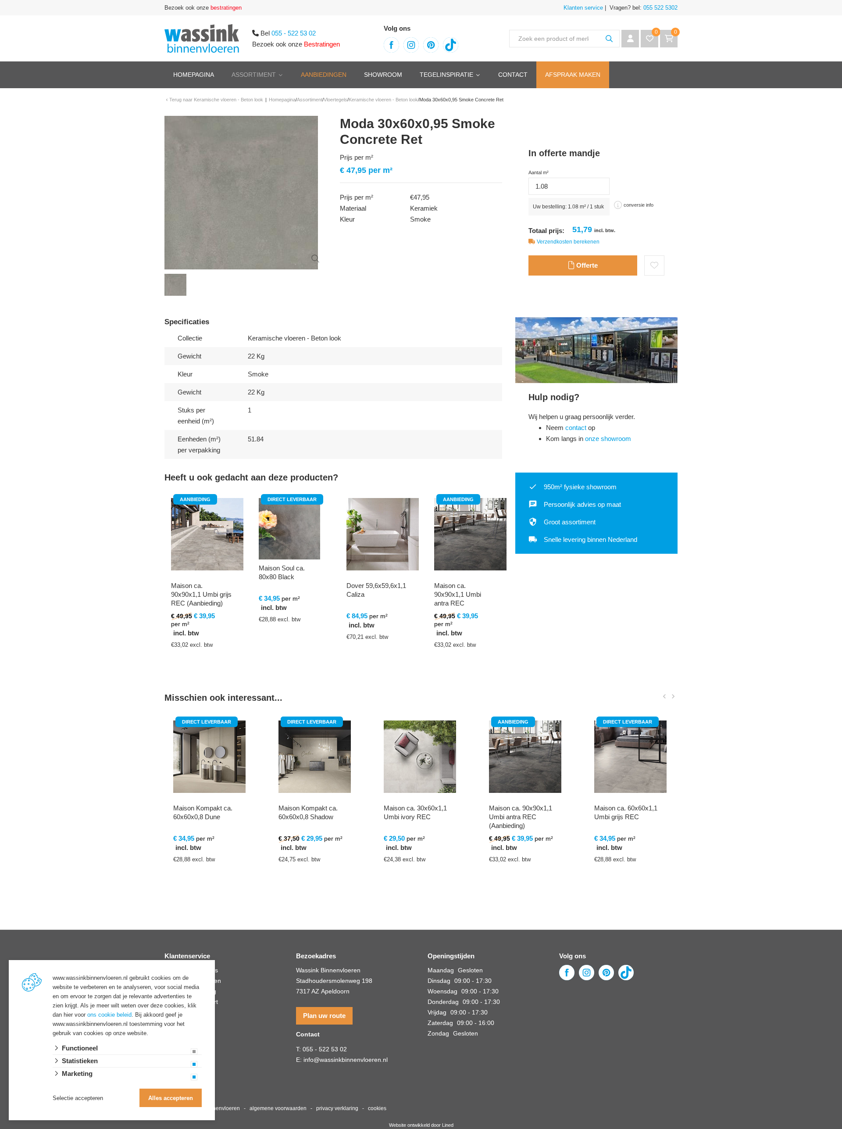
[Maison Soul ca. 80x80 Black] (289, 528)
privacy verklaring (337, 1108)
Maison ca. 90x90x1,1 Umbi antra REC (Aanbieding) (457, 599)
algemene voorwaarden (278, 1108)
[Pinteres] (431, 45)
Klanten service (583, 7)
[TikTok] (450, 45)
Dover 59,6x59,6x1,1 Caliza (376, 590)
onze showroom (608, 438)
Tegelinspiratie (446, 74)
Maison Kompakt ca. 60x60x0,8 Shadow (308, 812)
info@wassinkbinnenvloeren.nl (345, 1059)
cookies (377, 1108)
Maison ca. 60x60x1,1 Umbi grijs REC (625, 812)
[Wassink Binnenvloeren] (201, 37)
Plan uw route (324, 1015)
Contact (513, 74)
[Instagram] (411, 45)
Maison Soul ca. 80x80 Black (282, 572)
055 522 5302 (660, 7)
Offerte (586, 265)
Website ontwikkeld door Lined (421, 1125)
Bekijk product (202, 682)
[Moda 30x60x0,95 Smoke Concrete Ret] (241, 192)
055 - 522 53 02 (293, 33)
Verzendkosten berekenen (568, 242)
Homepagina (193, 74)
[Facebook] (391, 45)
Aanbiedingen (323, 74)
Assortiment (254, 74)
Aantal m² (538, 172)
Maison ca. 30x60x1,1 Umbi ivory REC (415, 812)
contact (575, 427)
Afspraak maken (572, 74)
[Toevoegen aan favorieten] (654, 265)
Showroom (383, 74)
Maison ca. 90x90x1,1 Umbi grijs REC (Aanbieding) (201, 594)
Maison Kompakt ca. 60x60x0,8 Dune (202, 812)
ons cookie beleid (109, 1014)
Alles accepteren (170, 1098)
